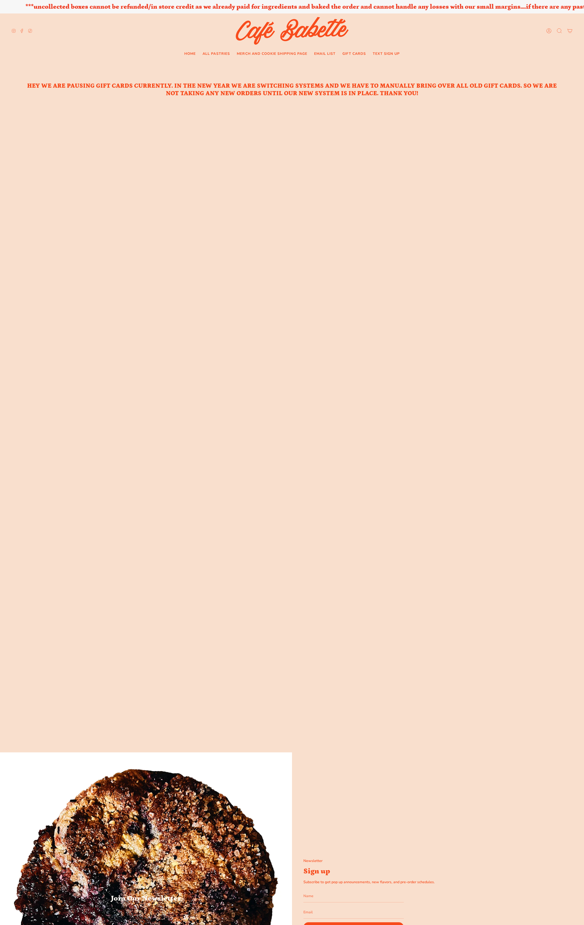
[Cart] (570, 30)
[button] (559, 30)
